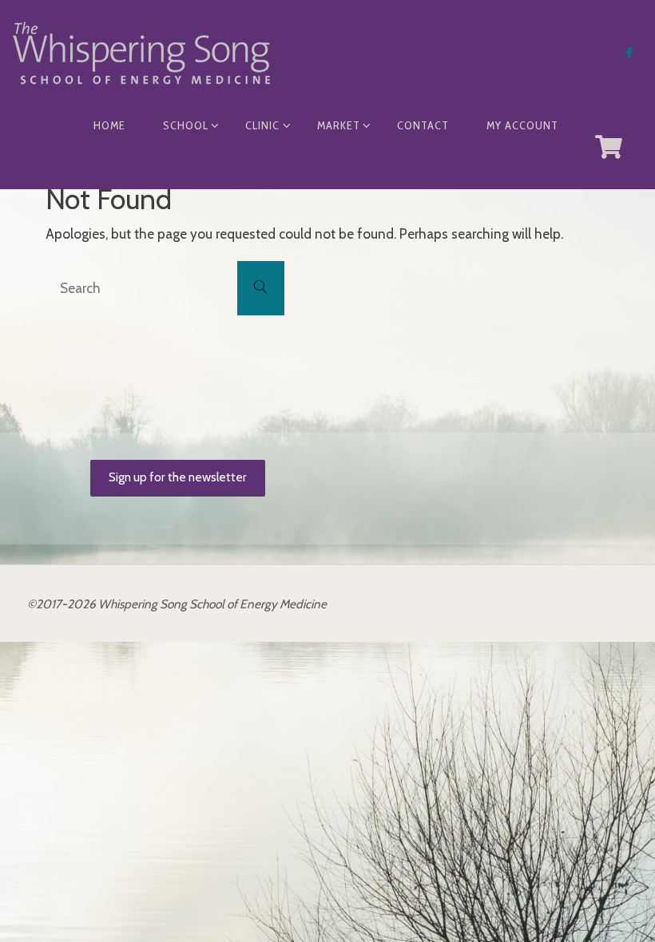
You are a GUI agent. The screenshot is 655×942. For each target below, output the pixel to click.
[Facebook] (629, 52)
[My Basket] (609, 146)
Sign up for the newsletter (178, 477)
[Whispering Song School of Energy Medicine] (141, 51)
